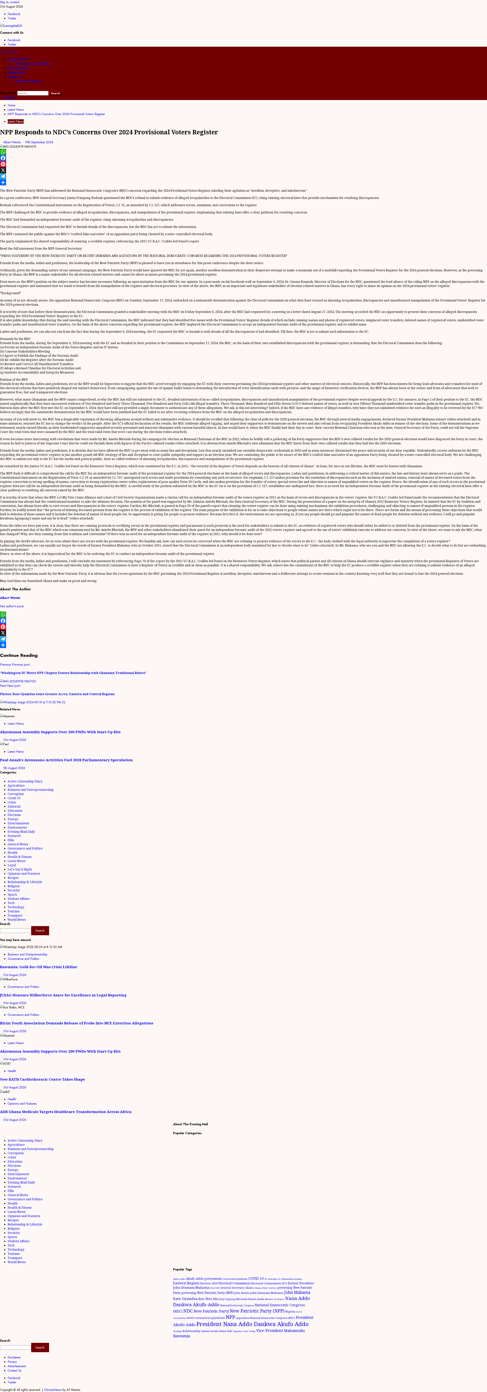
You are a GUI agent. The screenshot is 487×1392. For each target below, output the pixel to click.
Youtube (8, 98)
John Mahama (297, 1292)
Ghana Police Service (266, 1287)
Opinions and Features (24, 873)
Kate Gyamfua (185, 1298)
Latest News (16, 121)
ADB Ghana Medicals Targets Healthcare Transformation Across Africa (66, 1111)
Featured (14, 836)
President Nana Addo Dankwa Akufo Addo (252, 1324)
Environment (17, 827)
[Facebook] (243, 158)
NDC (188, 1311)
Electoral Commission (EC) (269, 1283)
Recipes (13, 878)
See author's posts (12, 606)
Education (15, 811)
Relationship (191, 1331)
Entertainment (18, 68)
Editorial (14, 806)
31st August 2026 (14, 740)
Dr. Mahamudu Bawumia (290, 1279)
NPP (230, 1317)
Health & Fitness (20, 857)
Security (14, 890)
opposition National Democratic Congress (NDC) (265, 1318)
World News (17, 72)
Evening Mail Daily (21, 831)
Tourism (14, 911)
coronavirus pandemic (235, 1278)
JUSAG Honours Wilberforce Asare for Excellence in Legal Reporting (63, 995)
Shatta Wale (225, 1331)
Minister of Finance (274, 1299)
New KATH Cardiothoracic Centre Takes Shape (42, 1079)
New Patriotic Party (211, 1311)
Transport (15, 915)
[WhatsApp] (243, 152)
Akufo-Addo (179, 1278)
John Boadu (242, 1293)
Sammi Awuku (210, 1331)
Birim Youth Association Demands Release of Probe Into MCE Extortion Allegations (76, 1023)
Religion (14, 886)
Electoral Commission (234, 1283)
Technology (16, 907)
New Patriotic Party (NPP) (257, 1311)
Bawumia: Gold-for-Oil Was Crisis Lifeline (38, 966)
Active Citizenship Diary (25, 781)
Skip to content (9, 2)
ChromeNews (53, 1390)
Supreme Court (240, 1331)
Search (5, 924)
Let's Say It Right (20, 869)
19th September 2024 (39, 142)
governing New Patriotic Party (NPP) (207, 1293)
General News (18, 59)
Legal (12, 865)
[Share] (243, 182)
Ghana (249, 1287)
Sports (12, 894)
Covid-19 (14, 798)
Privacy (12, 1362)
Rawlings (177, 1331)
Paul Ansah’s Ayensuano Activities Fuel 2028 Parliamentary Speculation (66, 759)
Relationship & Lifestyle (25, 882)
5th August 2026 (14, 768)
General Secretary (232, 1287)
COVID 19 (256, 1278)
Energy (13, 819)
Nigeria (290, 1311)
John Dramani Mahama (266, 1293)
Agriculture (16, 785)
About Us (14, 77)
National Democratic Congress (237, 1305)
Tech (11, 903)
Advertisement (17, 1366)
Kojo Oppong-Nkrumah (233, 1299)
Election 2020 (209, 1283)
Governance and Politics (33, 64)
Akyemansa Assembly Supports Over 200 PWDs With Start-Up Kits (60, 731)
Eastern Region (186, 1283)
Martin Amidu (256, 1299)
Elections (14, 815)
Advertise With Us (28, 81)
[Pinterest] (243, 164)
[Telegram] (243, 176)
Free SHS (215, 1287)
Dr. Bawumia (270, 1278)
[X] (243, 170)
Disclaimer (14, 1357)
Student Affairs (18, 899)
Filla (11, 840)
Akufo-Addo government (204, 1279)
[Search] (1, 89)
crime (12, 802)
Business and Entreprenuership (31, 790)
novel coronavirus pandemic (205, 1318)
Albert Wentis (12, 142)
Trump (252, 1331)
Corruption (16, 794)
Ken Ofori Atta (208, 1299)
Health (13, 852)
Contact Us (14, 1370)
